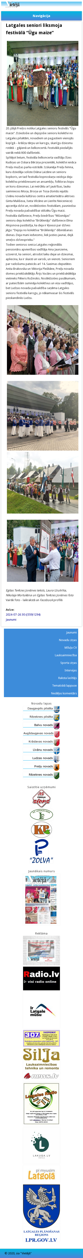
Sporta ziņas (68, 662)
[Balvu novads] (41, 728)
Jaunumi (11, 619)
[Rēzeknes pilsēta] (41, 720)
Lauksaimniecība (66, 655)
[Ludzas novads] (41, 761)
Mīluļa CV (71, 647)
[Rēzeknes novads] (41, 778)
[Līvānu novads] (41, 753)
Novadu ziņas (68, 640)
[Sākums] (41, 6)
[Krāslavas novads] (41, 745)
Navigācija (41, 16)
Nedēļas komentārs (64, 693)
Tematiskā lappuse (64, 685)
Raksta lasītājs (67, 678)
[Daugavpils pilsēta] (41, 712)
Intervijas (71, 670)
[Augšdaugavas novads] (41, 736)
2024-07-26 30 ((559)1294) (23, 614)
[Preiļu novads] (41, 770)
